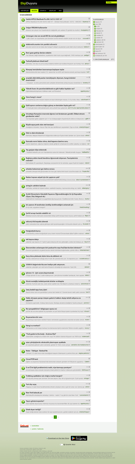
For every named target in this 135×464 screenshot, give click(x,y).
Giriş (109, 2)
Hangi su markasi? (33, 326)
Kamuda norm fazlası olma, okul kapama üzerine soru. (47, 141)
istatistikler (35, 426)
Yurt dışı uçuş (31, 384)
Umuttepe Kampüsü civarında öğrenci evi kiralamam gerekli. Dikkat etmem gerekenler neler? (55, 115)
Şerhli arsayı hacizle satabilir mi (38, 213)
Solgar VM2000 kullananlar (36, 28)
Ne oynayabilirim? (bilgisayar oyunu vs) (41, 309)
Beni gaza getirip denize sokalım (38, 53)
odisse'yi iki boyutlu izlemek (37, 222)
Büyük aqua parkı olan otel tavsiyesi (40, 125)
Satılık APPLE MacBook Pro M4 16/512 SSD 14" (44, 19)
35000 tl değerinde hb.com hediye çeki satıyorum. (45, 265)
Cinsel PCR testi (32, 359)
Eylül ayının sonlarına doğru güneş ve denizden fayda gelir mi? (50, 106)
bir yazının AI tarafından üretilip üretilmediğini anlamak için (49, 205)
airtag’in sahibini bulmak (36, 186)
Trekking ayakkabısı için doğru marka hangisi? (44, 376)
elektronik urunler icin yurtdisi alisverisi (41, 44)
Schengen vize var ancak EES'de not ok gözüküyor (45, 36)
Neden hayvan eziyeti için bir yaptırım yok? (43, 177)
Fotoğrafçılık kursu (33, 231)
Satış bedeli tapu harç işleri (36, 290)
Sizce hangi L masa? (34, 97)
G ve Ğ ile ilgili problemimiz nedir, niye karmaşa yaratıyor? (49, 368)
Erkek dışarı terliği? (33, 410)
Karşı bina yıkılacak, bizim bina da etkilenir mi (44, 256)
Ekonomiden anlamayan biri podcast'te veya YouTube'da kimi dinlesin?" (54, 248)
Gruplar (52, 11)
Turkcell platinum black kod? (37, 61)
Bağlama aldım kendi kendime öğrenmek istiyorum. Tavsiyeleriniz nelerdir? (52, 159)
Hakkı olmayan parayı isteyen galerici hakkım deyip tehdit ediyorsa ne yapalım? (53, 299)
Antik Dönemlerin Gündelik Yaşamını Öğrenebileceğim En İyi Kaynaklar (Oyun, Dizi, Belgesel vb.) (54, 195)
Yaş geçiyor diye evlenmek (36, 150)
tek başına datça (32, 239)
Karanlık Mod (70, 444)
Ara (60, 11)
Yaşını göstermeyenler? (35, 401)
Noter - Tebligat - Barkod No (37, 351)
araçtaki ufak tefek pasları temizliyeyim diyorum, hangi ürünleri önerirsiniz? (51, 79)
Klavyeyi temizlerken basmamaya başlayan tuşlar (45, 70)
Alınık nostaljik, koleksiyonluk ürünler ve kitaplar (45, 281)
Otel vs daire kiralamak (35, 133)
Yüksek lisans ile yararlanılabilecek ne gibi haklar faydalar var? (50, 89)
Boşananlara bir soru (34, 317)
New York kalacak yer (34, 393)
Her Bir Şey (25, 11)
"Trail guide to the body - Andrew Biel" (41, 334)
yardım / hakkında (37, 429)
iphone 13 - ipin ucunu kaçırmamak (40, 273)
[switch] (61, 444)
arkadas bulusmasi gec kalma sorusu (40, 169)
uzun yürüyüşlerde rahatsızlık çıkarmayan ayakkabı (46, 342)
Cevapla (43, 11)
